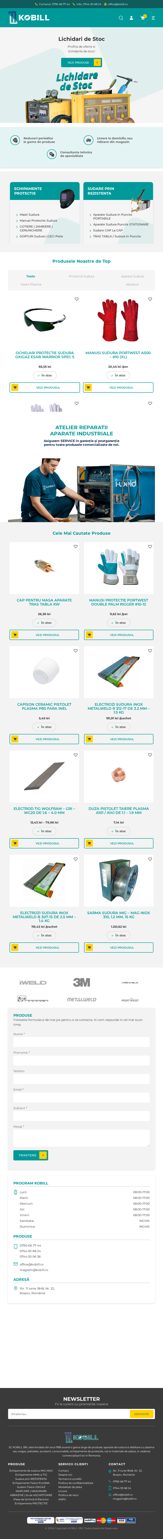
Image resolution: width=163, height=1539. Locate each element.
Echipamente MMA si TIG (31, 1474)
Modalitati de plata (70, 1487)
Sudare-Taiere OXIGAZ (31, 1487)
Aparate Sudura (132, 276)
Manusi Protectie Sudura (38, 220)
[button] (76, 298)
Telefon (19, 1071)
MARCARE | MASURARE (31, 1491)
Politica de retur (68, 1495)
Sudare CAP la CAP (108, 230)
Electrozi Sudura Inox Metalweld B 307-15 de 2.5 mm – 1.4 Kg (44, 916)
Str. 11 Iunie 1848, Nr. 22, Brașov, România (37, 1291)
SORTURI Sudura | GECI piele (41, 236)
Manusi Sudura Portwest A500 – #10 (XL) (118, 355)
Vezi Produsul (48, 387)
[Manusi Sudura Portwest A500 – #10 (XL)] (118, 320)
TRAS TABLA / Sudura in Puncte (117, 236)
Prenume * (21, 1052)
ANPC (62, 1499)
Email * (18, 1090)
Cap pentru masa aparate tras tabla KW (44, 602)
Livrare (62, 1491)
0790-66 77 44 (30, 1245)
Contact (63, 1470)
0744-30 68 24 (30, 1251)
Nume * (19, 1034)
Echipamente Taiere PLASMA (31, 1483)
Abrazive (132, 284)
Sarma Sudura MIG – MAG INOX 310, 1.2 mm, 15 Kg (118, 915)
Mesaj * (18, 1127)
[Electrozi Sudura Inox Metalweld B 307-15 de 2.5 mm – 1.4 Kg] (44, 880)
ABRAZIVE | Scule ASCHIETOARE (31, 1495)
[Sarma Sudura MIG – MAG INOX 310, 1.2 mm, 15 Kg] (118, 880)
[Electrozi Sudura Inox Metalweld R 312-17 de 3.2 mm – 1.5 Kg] (118, 672)
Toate (30, 276)
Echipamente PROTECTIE (31, 1503)
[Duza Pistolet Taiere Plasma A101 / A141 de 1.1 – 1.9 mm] (118, 776)
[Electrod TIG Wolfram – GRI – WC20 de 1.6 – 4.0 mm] (44, 776)
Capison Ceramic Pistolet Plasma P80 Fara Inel (44, 707)
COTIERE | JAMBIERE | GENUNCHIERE (36, 228)
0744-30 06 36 (30, 1256)
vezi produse (78, 62)
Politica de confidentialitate (75, 1483)
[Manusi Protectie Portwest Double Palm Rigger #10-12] (118, 568)
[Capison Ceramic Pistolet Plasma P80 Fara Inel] (44, 672)
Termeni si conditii (70, 1479)
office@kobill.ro (118, 4)
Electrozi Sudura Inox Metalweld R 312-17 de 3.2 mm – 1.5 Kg (119, 708)
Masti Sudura (29, 215)
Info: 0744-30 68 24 (89, 4)
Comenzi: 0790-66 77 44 (54, 4)
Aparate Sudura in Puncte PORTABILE (112, 216)
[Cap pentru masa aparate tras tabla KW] (44, 568)
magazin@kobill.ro (34, 1270)
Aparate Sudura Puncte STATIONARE (121, 224)
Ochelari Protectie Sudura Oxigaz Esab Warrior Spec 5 (44, 355)
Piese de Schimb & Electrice (31, 1499)
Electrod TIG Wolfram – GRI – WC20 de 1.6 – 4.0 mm (44, 811)
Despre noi (65, 1474)
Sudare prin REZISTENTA (31, 1479)
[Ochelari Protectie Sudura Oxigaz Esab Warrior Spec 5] (45, 320)
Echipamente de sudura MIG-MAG (31, 1470)
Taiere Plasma (30, 284)
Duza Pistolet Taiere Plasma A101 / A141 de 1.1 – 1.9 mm (119, 811)
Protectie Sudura (81, 276)
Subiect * (20, 1108)
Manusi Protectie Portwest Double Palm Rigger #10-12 (118, 602)
